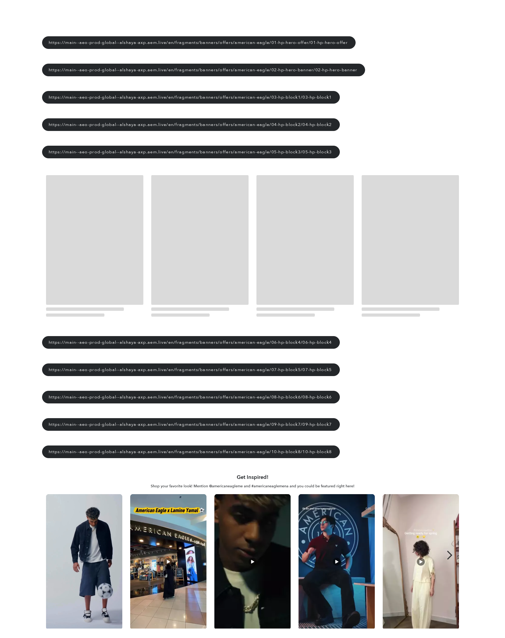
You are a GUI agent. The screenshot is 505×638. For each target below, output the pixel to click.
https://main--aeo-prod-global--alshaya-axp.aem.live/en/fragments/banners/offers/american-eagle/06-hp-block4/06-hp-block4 (190, 342)
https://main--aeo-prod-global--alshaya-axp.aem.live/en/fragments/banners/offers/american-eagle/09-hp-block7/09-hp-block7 (190, 424)
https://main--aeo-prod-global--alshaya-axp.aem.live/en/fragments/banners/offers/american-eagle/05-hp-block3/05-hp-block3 (190, 152)
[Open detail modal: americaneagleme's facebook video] (421, 562)
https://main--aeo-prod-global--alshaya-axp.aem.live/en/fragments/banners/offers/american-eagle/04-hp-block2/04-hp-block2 (190, 125)
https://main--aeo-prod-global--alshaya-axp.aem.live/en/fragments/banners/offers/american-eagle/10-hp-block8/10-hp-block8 (190, 452)
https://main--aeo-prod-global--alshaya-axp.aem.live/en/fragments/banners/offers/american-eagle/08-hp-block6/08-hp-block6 (190, 397)
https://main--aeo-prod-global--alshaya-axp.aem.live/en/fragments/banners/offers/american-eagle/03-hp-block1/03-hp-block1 (190, 97)
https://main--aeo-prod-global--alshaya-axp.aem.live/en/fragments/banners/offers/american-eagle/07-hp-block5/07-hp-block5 (190, 370)
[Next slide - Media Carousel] (450, 555)
